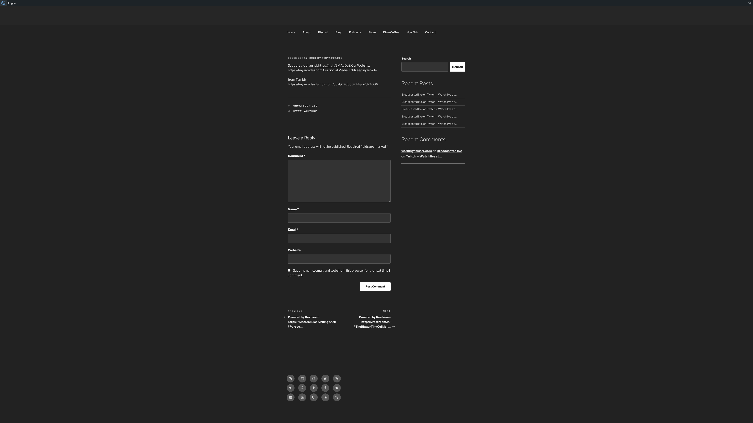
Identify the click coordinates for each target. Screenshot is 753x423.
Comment (296, 156)
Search (406, 58)
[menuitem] (3, 3)
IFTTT (297, 111)
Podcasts (355, 32)
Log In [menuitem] (12, 3)
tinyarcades (332, 58)
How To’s (412, 32)
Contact (430, 32)
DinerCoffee (391, 32)
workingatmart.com (416, 151)
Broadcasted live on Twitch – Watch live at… (429, 94)
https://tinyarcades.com (305, 70)
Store (372, 32)
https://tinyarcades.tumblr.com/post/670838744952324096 (333, 84)
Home (291, 32)
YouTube (310, 111)
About (307, 32)
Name (293, 209)
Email (293, 229)
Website (294, 250)
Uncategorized (305, 105)
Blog (339, 32)
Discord (323, 32)
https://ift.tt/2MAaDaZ (334, 65)
